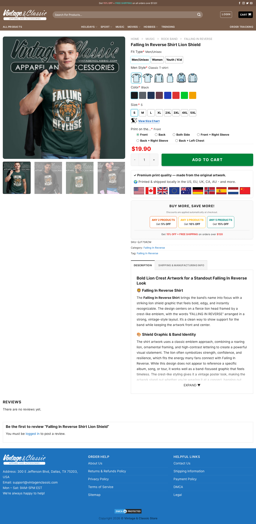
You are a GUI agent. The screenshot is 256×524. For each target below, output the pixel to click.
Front (144, 134)
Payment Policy (185, 479)
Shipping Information (189, 471)
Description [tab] (143, 265)
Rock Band (169, 39)
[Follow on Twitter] (247, 3)
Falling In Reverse (198, 39)
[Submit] (199, 14)
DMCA (178, 487)
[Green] (185, 95)
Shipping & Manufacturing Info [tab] (181, 265)
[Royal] (168, 95)
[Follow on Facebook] (239, 3)
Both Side (183, 134)
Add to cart (207, 159)
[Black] (134, 95)
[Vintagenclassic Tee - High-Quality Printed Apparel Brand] (25, 14)
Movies (133, 26)
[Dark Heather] (143, 95)
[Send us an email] (251, 3)
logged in (33, 434)
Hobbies (149, 26)
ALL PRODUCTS (12, 26)
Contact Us (182, 463)
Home (135, 39)
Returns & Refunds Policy (107, 471)
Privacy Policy (98, 479)
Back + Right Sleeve (154, 140)
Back (162, 134)
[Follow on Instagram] (243, 3)
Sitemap (94, 495)
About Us (95, 463)
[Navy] (151, 95)
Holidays (88, 26)
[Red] (176, 95)
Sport (105, 26)
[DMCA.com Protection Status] (128, 511)
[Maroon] (159, 95)
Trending (168, 26)
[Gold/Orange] (193, 95)
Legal (178, 495)
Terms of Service (100, 487)
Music (120, 26)
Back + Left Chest (191, 140)
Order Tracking (241, 26)
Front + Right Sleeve (215, 134)
